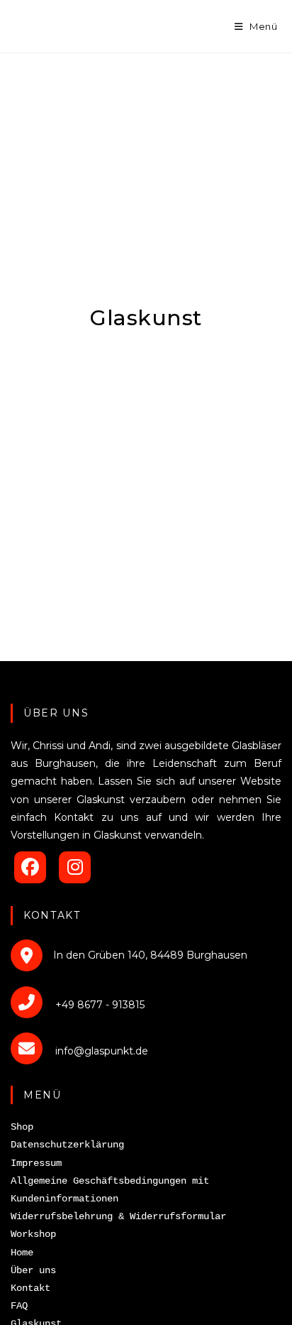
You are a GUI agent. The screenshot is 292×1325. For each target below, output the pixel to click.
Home (22, 1252)
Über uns (33, 1270)
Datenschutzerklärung (67, 1144)
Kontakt (30, 1288)
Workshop (33, 1234)
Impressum (36, 1163)
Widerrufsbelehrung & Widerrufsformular (118, 1216)
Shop (22, 1127)
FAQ (19, 1306)
